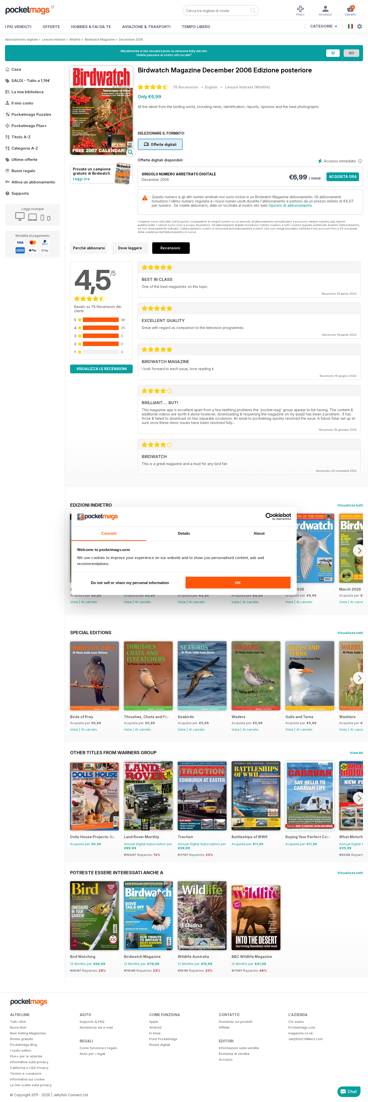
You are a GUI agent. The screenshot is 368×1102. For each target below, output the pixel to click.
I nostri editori (20, 1050)
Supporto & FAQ (92, 1022)
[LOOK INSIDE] (101, 153)
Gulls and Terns (299, 717)
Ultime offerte (25, 159)
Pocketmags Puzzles (31, 114)
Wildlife (75, 39)
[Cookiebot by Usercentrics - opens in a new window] (269, 516)
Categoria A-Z (25, 148)
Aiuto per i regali (92, 1054)
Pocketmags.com (301, 1027)
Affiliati (224, 1027)
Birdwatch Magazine (100, 39)
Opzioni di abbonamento (290, 205)
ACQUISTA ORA (343, 176)
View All (356, 753)
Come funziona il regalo (98, 1048)
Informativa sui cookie (27, 1079)
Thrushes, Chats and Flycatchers (147, 717)
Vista (74, 602)
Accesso (226, 1059)
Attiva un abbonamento (33, 182)
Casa (16, 69)
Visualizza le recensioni (101, 369)
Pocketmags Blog (23, 1045)
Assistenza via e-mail (96, 1027)
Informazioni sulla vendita (239, 1048)
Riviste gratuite (21, 1039)
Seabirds (186, 717)
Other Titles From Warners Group (113, 752)
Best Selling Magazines (28, 1033)
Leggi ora (81, 179)
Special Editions (90, 632)
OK (238, 583)
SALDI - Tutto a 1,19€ (31, 80)
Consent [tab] (108, 533)
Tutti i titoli (18, 1022)
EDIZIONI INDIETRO (91, 504)
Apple (153, 1022)
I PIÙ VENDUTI (18, 26)
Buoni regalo (23, 170)
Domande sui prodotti (235, 1022)
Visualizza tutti (350, 505)
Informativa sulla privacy (29, 1062)
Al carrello (89, 602)
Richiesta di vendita (234, 1054)
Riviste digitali (159, 1045)
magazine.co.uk (300, 1033)
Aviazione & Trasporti (146, 26)
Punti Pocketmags (163, 1039)
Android (155, 1027)
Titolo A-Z (21, 137)
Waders (239, 717)
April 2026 (294, 589)
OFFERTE (51, 26)
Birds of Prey (81, 717)
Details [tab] (184, 533)
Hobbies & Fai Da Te (91, 26)
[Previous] (74, 678)
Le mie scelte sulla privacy (31, 1085)
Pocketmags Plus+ (29, 125)
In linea (154, 1033)
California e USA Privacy (29, 1068)
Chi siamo (296, 1022)
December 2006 (131, 39)
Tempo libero (196, 26)
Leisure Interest (53, 39)
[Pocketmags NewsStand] (30, 10)
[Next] (359, 550)
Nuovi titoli (18, 1027)
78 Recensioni (185, 87)
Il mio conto (22, 103)
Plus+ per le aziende (26, 1056)
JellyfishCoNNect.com (305, 1039)
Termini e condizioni (26, 1073)
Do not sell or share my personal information (130, 583)
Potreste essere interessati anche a (116, 872)
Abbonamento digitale (21, 39)
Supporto (20, 193)
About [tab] (259, 533)
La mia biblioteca (28, 91)
